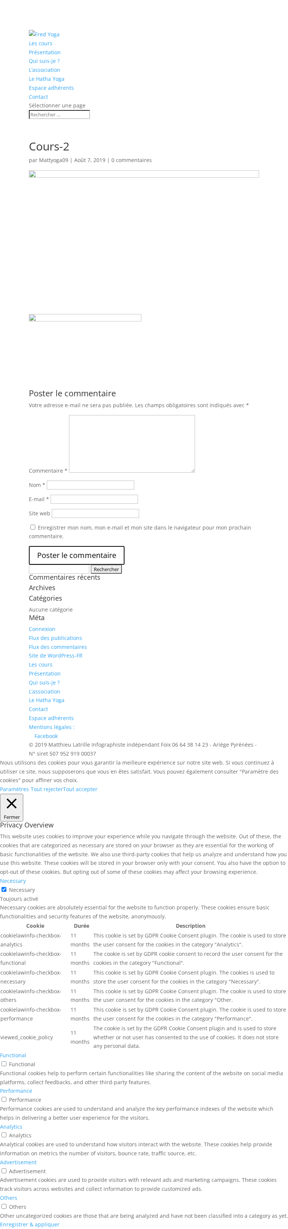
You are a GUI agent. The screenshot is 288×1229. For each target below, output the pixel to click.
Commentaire (48, 470)
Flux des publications (55, 637)
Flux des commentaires (58, 646)
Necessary (22, 889)
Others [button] (8, 1197)
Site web (39, 513)
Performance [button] (16, 1090)
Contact (38, 96)
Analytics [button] (11, 1126)
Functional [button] (13, 1055)
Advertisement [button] (18, 1162)
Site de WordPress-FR (55, 655)
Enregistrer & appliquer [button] (30, 1224)
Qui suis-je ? (44, 60)
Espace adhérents (51, 87)
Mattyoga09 (53, 160)
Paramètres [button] (14, 789)
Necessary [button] (13, 880)
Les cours (40, 43)
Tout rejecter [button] (47, 789)
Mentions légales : (52, 727)
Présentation (45, 52)
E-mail (39, 499)
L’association (44, 69)
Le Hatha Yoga (46, 78)
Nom (37, 484)
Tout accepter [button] (80, 789)
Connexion (42, 628)
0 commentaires (131, 160)
